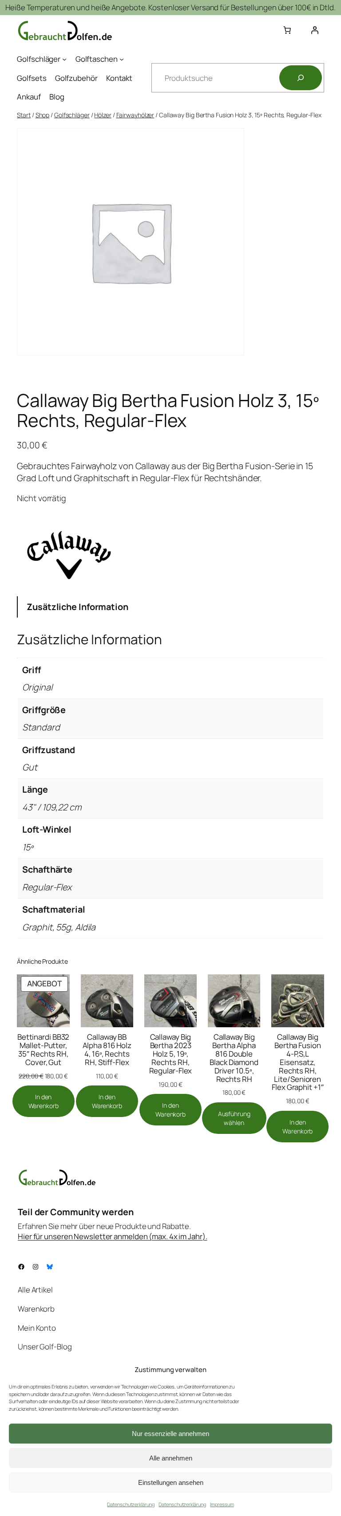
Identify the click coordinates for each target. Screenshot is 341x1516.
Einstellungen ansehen (170, 1482)
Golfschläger (72, 115)
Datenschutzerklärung (130, 1504)
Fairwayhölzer (135, 115)
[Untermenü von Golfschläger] (64, 59)
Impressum (222, 1504)
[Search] (300, 77)
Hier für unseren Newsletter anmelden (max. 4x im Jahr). (112, 1236)
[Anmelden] (314, 30)
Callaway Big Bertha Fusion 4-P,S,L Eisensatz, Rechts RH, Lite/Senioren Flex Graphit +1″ (297, 1062)
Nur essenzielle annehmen (170, 1433)
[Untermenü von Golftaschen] (121, 59)
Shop (43, 115)
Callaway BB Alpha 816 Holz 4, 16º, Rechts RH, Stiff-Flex (107, 1049)
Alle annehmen (170, 1458)
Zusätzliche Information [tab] (77, 607)
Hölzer (102, 115)
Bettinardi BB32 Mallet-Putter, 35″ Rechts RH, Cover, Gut (43, 1049)
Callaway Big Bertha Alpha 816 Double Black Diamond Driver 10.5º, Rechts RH (234, 1058)
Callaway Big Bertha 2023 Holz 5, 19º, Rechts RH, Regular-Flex (170, 1054)
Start (24, 115)
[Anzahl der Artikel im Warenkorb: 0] (287, 30)
